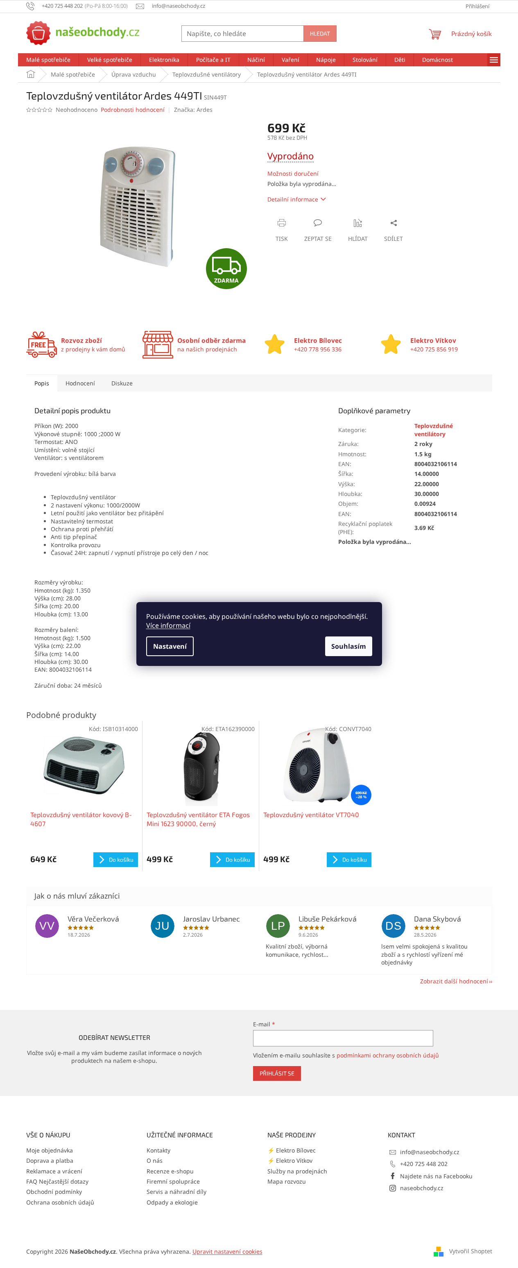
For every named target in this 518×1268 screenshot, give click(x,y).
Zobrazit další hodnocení (454, 981)
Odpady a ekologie (172, 1202)
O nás (155, 1160)
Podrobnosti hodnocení (133, 109)
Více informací (168, 625)
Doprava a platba (49, 1160)
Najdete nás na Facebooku (436, 1176)
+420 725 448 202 (424, 1164)
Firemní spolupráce (173, 1181)
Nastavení (170, 646)
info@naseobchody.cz (429, 1152)
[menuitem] (48, 59)
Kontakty (158, 1150)
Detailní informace (292, 199)
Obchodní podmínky (54, 1192)
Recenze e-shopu (170, 1171)
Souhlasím (348, 646)
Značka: (193, 109)
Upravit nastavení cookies (227, 1251)
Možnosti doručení (293, 173)
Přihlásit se (277, 1073)
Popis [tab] (41, 383)
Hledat (320, 33)
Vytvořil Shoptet (470, 1250)
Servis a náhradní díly (176, 1192)
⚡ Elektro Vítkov (289, 1160)
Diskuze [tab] (122, 383)
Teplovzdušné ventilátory (433, 429)
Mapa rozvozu (286, 1181)
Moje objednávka (49, 1150)
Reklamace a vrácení (54, 1171)
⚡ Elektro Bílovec (291, 1150)
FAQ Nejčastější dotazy (57, 1181)
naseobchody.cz (421, 1188)
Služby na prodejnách (297, 1171)
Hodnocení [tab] (80, 383)
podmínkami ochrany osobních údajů (388, 1055)
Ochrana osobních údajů (60, 1202)
